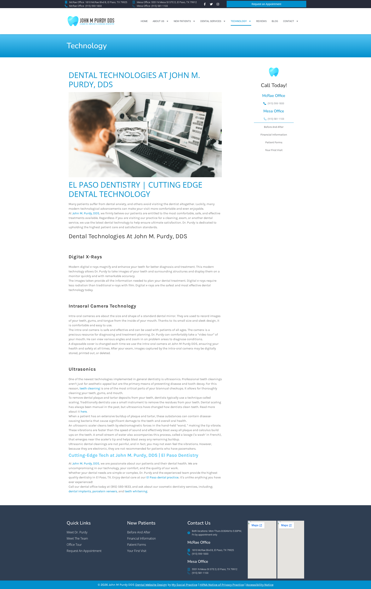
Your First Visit (274, 150)
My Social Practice (184, 584)
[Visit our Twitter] (211, 4)
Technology (239, 21)
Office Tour (74, 544)
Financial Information (273, 134)
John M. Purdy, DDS (85, 213)
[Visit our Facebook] (205, 4)
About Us (158, 21)
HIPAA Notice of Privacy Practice (222, 584)
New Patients (182, 21)
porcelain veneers (104, 491)
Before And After (273, 127)
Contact (288, 21)
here (84, 411)
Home (144, 21)
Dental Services (210, 21)
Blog (275, 21)
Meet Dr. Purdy (77, 532)
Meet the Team (77, 538)
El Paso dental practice (162, 477)
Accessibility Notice (259, 584)
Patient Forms (273, 142)
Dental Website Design (151, 584)
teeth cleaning (90, 388)
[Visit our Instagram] (218, 4)
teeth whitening (136, 491)
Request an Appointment (84, 551)
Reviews (261, 21)
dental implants (80, 491)
